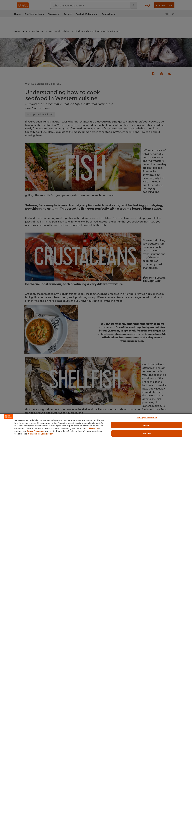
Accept (146, 425)
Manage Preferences (147, 417)
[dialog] (96, 620)
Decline (147, 433)
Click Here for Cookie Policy (40, 433)
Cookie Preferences (35, 431)
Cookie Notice (92, 428)
